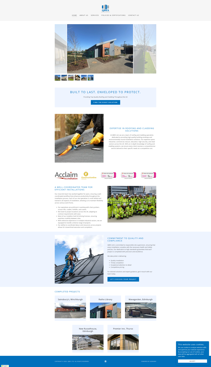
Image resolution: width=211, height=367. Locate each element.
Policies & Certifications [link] (114, 15)
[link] (105, 8)
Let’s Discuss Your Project (123, 279)
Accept (193, 361)
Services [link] (95, 15)
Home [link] (74, 15)
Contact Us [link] (133, 15)
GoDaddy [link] (153, 361)
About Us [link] (84, 15)
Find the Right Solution (105, 102)
